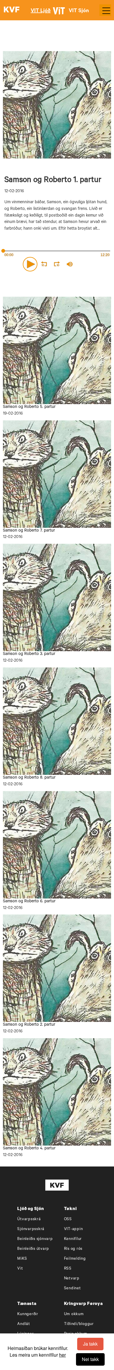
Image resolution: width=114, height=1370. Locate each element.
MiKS (22, 1259)
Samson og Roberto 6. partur (29, 901)
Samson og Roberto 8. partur (29, 778)
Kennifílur (73, 1239)
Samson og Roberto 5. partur (29, 407)
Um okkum (74, 1314)
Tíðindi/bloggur (79, 1324)
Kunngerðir (27, 1314)
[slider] (94, 264)
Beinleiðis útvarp (33, 1249)
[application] (57, 263)
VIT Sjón (79, 11)
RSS (68, 1269)
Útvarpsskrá (29, 1219)
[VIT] (60, 13)
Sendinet (72, 1288)
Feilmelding (75, 1259)
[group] (69, 264)
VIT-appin (73, 1229)
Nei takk (90, 1359)
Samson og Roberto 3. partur (29, 654)
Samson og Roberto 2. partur (29, 1025)
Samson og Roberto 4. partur (29, 1148)
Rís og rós (73, 1249)
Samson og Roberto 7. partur (29, 531)
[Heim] (11, 10)
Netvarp (72, 1279)
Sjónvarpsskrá (30, 1229)
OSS (68, 1219)
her (62, 1354)
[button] (30, 264)
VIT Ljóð (41, 11)
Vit (20, 1269)
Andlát (23, 1324)
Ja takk (90, 1343)
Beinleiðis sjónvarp (35, 1239)
